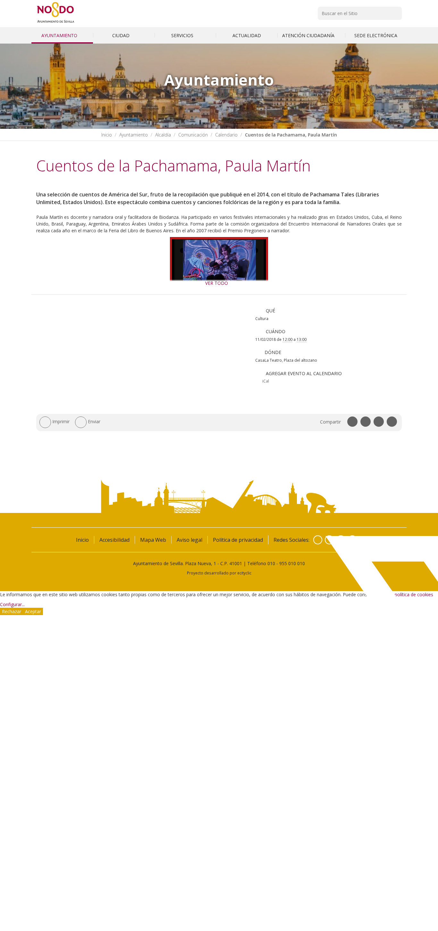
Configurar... (12, 604)
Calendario (226, 135)
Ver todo (216, 283)
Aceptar (33, 611)
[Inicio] (55, 23)
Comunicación (193, 135)
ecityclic (244, 572)
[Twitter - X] (329, 539)
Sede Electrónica (375, 35)
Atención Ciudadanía (309, 35)
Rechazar (11, 611)
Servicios (183, 35)
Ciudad (121, 35)
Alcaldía (163, 135)
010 (271, 563)
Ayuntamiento (60, 35)
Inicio (106, 135)
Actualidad (246, 35)
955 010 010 (292, 563)
